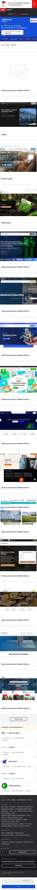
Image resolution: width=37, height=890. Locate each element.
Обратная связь (29, 842)
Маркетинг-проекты (7, 809)
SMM (2, 817)
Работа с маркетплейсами (21, 826)
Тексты (30, 824)
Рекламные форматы (15, 842)
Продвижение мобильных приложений (13, 815)
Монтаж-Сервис (7, 179)
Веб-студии (5, 806)
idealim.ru (4, 21)
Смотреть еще (19, 719)
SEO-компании (6, 813)
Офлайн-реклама (6, 826)
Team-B (11, 747)
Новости (29, 799)
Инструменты (24, 14)
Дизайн (21, 824)
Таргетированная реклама (9, 824)
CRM (13, 813)
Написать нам (22, 852)
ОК (18, 886)
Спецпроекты (5, 844)
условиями (25, 880)
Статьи (3, 799)
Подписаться (18, 865)
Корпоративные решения (25, 811)
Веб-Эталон (13, 761)
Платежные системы (7, 835)
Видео (25, 819)
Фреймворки (9, 833)
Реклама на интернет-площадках (11, 819)
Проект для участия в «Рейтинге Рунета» (15, 90)
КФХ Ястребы (6, 223)
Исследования (21, 799)
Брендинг (13, 806)
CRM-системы (19, 833)
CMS (2, 833)
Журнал (11, 14)
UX (15, 811)
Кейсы (14, 799)
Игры (11, 811)
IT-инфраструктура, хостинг (14, 817)
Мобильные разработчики (25, 806)
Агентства (17, 14)
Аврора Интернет (15, 786)
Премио (4, 134)
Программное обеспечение (23, 809)
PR (26, 824)
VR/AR (28, 815)
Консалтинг (5, 811)
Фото (17, 821)
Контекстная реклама (8, 821)
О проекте (4, 842)
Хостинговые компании (22, 835)
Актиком (12, 773)
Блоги (9, 799)
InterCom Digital (14, 733)
